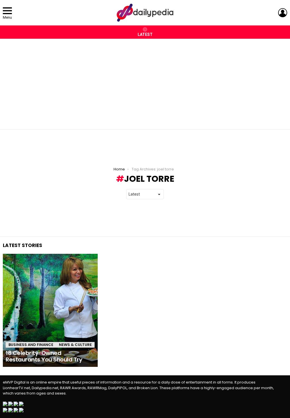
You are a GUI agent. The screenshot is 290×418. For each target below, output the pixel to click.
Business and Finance (30, 344)
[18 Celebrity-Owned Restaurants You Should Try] (50, 310)
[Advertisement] (145, 81)
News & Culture (75, 344)
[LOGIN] (282, 13)
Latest (145, 34)
